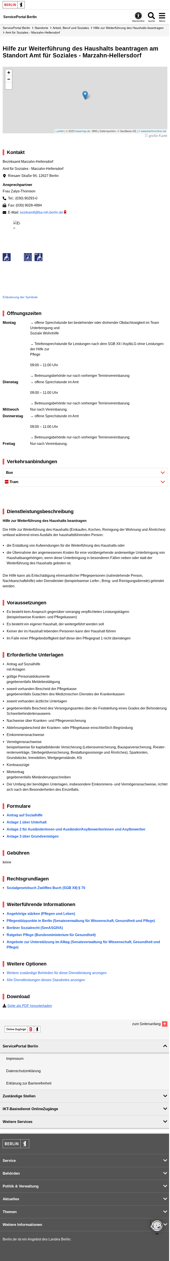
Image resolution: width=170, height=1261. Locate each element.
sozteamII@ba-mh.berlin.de (41, 212)
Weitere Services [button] (17, 1122)
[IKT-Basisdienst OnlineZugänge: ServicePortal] (22, 1029)
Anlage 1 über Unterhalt (26, 822)
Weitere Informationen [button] (22, 1225)
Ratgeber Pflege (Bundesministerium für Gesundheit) (51, 935)
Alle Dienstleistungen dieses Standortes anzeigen (46, 980)
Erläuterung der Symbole (20, 297)
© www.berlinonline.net (152, 131)
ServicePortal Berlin (16, 28)
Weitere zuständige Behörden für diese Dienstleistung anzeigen (57, 973)
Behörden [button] (11, 1173)
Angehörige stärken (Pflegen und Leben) (41, 914)
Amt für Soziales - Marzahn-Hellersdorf (33, 32)
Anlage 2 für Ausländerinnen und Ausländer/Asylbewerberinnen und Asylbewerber (76, 829)
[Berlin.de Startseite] (14, 4)
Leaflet (60, 131)
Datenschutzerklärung (23, 1071)
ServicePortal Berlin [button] (20, 1046)
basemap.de (82, 131)
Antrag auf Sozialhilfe (24, 815)
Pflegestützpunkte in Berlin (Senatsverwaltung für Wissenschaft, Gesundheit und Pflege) (81, 921)
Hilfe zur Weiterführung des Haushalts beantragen (128, 28)
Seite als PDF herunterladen (29, 1006)
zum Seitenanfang (146, 1024)
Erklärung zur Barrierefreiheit (28, 1083)
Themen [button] (10, 1212)
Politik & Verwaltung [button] (21, 1186)
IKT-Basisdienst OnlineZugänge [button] (30, 1109)
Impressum (14, 1058)
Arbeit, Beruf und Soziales (71, 28)
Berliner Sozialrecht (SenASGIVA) (35, 928)
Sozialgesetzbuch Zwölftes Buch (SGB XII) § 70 (46, 888)
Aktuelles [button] (11, 1199)
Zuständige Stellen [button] (19, 1096)
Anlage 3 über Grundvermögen (33, 836)
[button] (85, 95)
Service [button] (9, 1161)
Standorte (41, 28)
